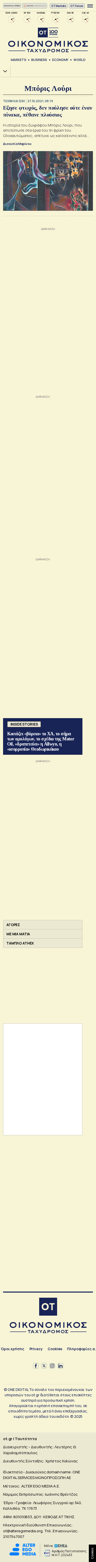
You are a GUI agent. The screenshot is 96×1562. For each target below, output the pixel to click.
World (79, 59)
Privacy (36, 1348)
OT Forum (76, 6)
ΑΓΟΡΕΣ (13, 924)
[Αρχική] (48, 1307)
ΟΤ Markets (58, 6)
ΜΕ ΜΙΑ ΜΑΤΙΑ (18, 933)
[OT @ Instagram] (52, 1366)
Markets (18, 59)
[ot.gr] (48, 40)
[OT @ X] (44, 1366)
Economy (60, 59)
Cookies (55, 1348)
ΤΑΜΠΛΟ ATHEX (20, 943)
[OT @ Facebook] (36, 1366)
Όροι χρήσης (12, 1348)
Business (39, 59)
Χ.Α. (3, 71)
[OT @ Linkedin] (60, 1366)
